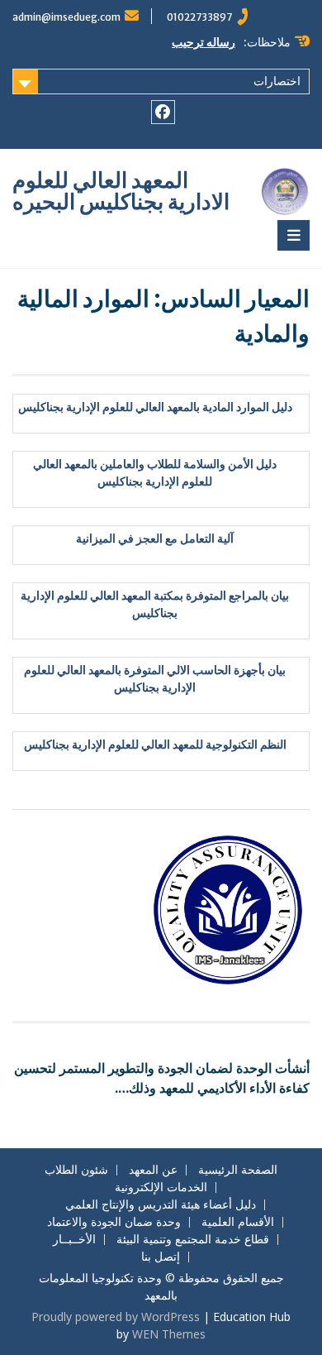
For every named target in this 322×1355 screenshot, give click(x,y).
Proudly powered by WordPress (115, 1316)
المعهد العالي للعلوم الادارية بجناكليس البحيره (121, 190)
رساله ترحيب (203, 42)
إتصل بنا (160, 1257)
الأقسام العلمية (237, 1222)
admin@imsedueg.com (66, 17)
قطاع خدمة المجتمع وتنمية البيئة (192, 1239)
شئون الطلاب (76, 1170)
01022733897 (199, 17)
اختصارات (277, 81)
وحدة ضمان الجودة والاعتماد (114, 1222)
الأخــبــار (74, 1239)
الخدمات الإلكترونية (161, 1187)
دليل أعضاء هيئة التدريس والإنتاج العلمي (160, 1204)
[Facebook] (163, 112)
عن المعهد (153, 1170)
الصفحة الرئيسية (237, 1170)
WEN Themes (169, 1334)
